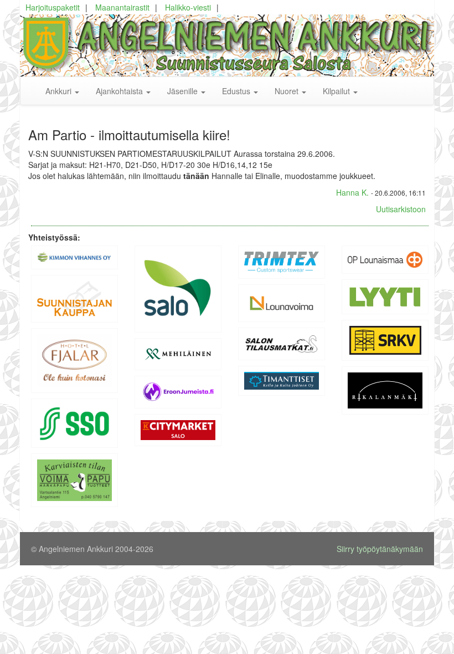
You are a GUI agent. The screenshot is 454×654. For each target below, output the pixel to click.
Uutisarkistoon (401, 208)
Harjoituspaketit (52, 7)
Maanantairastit (122, 7)
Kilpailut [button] (337, 90)
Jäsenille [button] (183, 90)
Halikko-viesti (188, 7)
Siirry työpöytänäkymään (380, 548)
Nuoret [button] (288, 90)
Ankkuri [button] (59, 90)
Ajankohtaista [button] (120, 90)
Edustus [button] (237, 90)
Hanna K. (352, 192)
